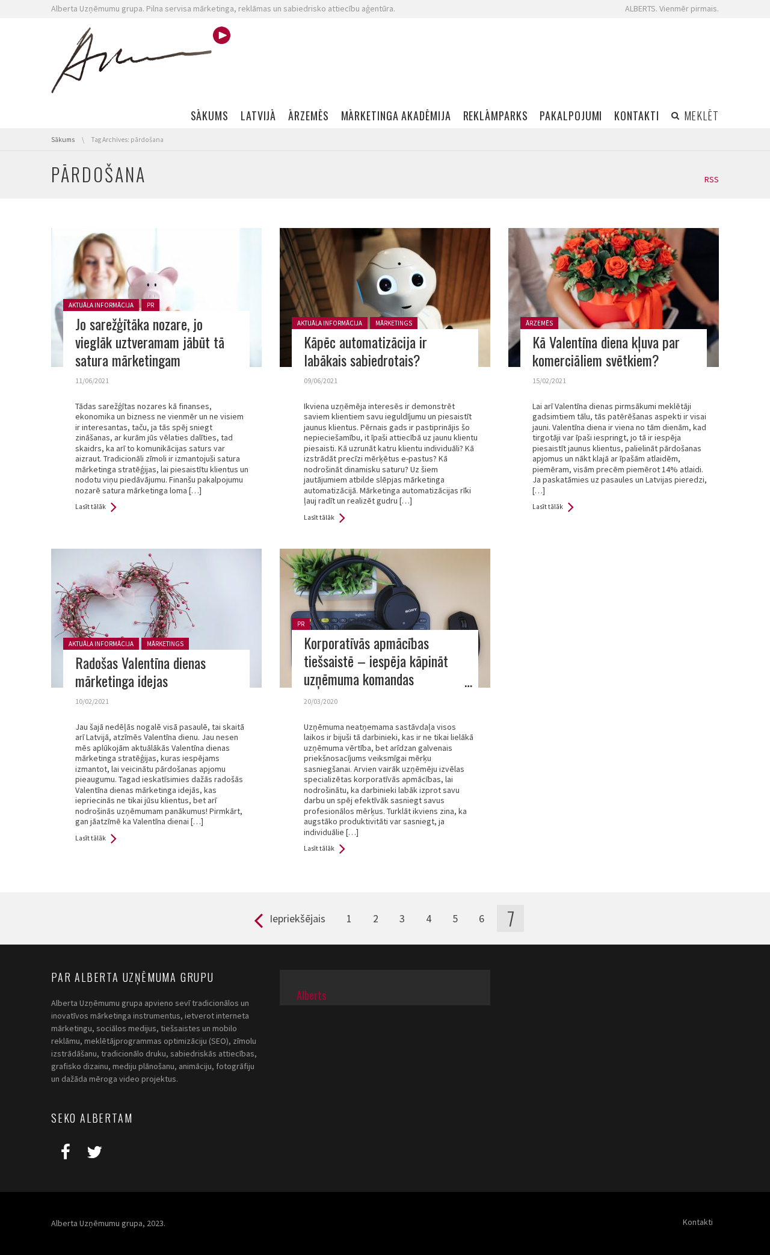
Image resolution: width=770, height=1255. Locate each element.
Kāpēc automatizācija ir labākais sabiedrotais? (365, 351)
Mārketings (393, 323)
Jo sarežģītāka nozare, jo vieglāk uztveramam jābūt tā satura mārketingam (149, 342)
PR (150, 305)
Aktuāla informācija (101, 305)
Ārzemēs (539, 323)
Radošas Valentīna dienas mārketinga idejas (140, 671)
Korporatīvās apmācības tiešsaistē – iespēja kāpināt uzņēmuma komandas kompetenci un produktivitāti (379, 670)
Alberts (311, 995)
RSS (711, 179)
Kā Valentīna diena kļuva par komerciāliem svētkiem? (606, 351)
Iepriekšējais (297, 918)
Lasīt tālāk (90, 506)
